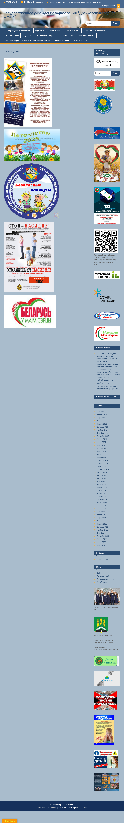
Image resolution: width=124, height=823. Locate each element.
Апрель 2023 (102, 515)
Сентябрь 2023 (103, 499)
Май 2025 (101, 445)
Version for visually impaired (109, 63)
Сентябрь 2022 (103, 536)
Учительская (55, 31)
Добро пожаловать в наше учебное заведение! (82, 2)
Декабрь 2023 (102, 490)
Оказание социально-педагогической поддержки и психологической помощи (37, 41)
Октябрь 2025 (102, 433)
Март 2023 (101, 518)
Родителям (27, 36)
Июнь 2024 (101, 478)
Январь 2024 (102, 487)
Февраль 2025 (102, 454)
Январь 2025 (102, 457)
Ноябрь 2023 (102, 493)
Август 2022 (102, 539)
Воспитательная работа (47, 36)
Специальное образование (94, 31)
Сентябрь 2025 (103, 436)
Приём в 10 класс (80, 41)
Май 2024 (101, 481)
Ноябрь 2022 (102, 530)
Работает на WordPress (47, 808)
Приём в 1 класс (12, 36)
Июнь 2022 (101, 542)
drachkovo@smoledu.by (34, 2)
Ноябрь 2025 (102, 430)
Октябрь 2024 (102, 466)
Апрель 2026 (102, 415)
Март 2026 (101, 418)
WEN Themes (81, 808)
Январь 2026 (102, 424)
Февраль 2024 (102, 484)
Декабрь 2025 (102, 427)
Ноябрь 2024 (102, 463)
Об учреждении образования (18, 31)
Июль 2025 (101, 442)
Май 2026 (101, 412)
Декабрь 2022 (102, 527)
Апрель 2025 (102, 448)
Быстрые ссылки (108, 6)
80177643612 (11, 2)
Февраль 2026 (102, 421)
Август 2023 (102, 502)
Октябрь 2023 (102, 496)
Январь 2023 (102, 524)
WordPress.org (102, 582)
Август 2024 (102, 472)
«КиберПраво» (103, 383)
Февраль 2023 (102, 521)
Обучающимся (72, 31)
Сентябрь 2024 (103, 469)
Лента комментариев (105, 579)
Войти (99, 573)
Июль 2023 (101, 506)
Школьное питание (87, 36)
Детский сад (68, 36)
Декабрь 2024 (102, 460)
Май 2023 (101, 512)
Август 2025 (102, 439)
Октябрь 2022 (102, 533)
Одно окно (39, 31)
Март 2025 (101, 451)
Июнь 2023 (101, 509)
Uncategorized (102, 559)
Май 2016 (101, 545)
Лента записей (103, 576)
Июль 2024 (101, 475)
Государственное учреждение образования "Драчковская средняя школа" (59, 15)
